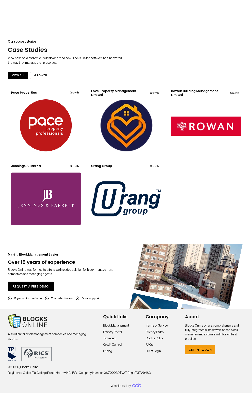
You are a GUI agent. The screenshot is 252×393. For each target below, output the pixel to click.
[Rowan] (206, 126)
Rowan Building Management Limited (194, 93)
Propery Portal (112, 332)
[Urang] (126, 198)
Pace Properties (24, 92)
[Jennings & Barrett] (46, 198)
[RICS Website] (36, 354)
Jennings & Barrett (26, 166)
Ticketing (109, 338)
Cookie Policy (155, 338)
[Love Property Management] (126, 126)
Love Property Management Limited (113, 93)
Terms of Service (157, 325)
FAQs (149, 344)
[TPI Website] (12, 354)
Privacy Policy (155, 332)
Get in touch (200, 349)
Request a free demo (31, 286)
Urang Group (101, 166)
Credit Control (112, 344)
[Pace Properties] (46, 125)
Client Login (153, 351)
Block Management (116, 325)
